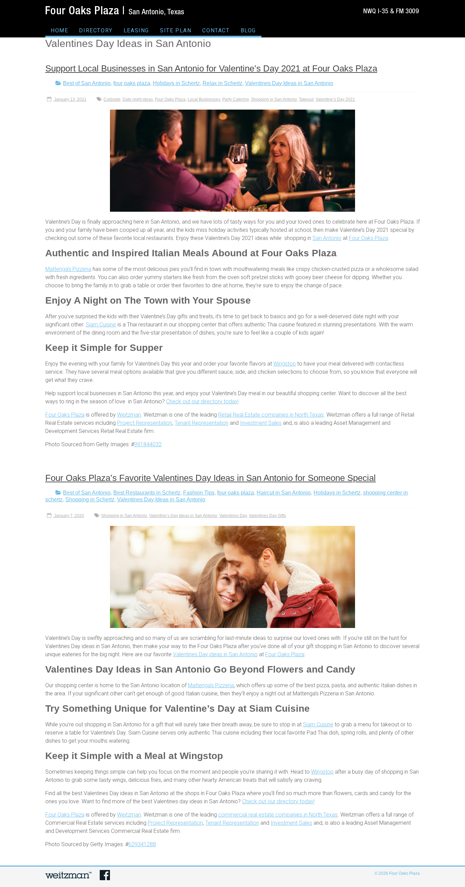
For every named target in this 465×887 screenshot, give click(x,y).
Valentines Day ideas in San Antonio (215, 654)
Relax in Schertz (222, 83)
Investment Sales (261, 423)
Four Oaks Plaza (170, 99)
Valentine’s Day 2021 (335, 99)
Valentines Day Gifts (267, 515)
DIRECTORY (95, 30)
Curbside (112, 99)
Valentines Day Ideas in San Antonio (289, 83)
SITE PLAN (175, 30)
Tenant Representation (201, 423)
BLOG (248, 30)
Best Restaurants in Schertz (146, 493)
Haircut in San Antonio (284, 493)
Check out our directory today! (202, 401)
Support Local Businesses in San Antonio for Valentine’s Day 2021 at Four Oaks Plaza (211, 68)
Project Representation (144, 423)
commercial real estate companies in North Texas (278, 814)
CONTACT (215, 30)
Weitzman (129, 415)
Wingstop (284, 363)
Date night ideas (138, 99)
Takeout (306, 99)
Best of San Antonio (87, 83)
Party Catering (235, 99)
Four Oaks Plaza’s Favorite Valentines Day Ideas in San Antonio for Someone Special (210, 478)
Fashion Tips (198, 493)
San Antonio (326, 238)
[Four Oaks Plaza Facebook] (105, 873)
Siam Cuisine (101, 324)
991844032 (148, 444)
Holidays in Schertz (176, 83)
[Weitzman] (68, 873)
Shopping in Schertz (89, 499)
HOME (59, 30)
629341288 (142, 844)
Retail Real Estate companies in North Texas (271, 415)
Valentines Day (233, 515)
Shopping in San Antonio (274, 99)
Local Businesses (204, 99)
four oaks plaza (131, 83)
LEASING (136, 30)
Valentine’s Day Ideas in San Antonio (183, 515)
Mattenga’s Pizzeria (68, 269)
